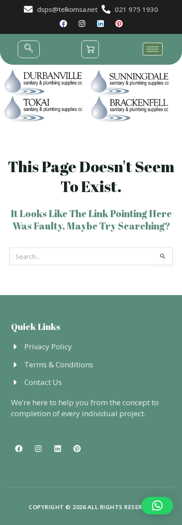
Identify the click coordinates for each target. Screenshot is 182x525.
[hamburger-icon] (153, 49)
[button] (29, 49)
